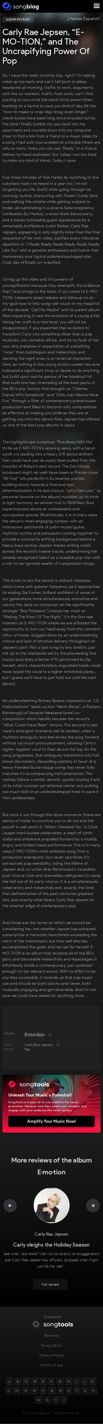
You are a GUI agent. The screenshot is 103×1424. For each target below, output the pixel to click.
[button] (97, 6)
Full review (50, 1285)
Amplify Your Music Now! (51, 1121)
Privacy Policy (51, 1355)
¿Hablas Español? (83, 19)
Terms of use (51, 1365)
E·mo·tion (35, 1034)
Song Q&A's (51, 1345)
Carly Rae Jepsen (39, 1045)
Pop (28, 1049)
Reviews (51, 1335)
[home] (20, 6)
